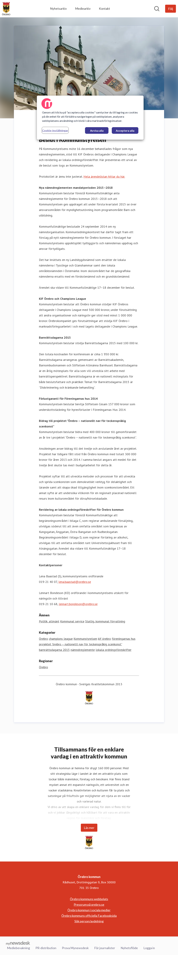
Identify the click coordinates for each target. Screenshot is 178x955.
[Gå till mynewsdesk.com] (18, 943)
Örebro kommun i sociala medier (89, 910)
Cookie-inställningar (55, 130)
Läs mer (89, 828)
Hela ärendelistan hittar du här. (104, 177)
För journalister (104, 948)
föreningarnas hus (123, 639)
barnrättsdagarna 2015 (54, 650)
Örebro (43, 639)
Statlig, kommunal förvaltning (105, 621)
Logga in (149, 948)
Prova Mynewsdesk (75, 948)
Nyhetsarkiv (58, 8)
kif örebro (104, 639)
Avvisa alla (97, 130)
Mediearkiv (83, 8)
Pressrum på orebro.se (89, 904)
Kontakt (104, 8)
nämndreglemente (83, 650)
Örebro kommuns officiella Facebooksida (89, 916)
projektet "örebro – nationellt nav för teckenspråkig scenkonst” (80, 644)
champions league (61, 639)
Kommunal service (72, 621)
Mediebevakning (18, 948)
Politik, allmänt (49, 621)
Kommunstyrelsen (85, 639)
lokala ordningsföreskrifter (113, 650)
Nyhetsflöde (129, 948)
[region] (90, 118)
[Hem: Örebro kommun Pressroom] (6, 8)
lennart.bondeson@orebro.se (78, 604)
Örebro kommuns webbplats (89, 899)
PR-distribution (45, 948)
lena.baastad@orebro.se (74, 582)
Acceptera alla (125, 130)
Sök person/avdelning (89, 921)
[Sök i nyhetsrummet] (157, 8)
